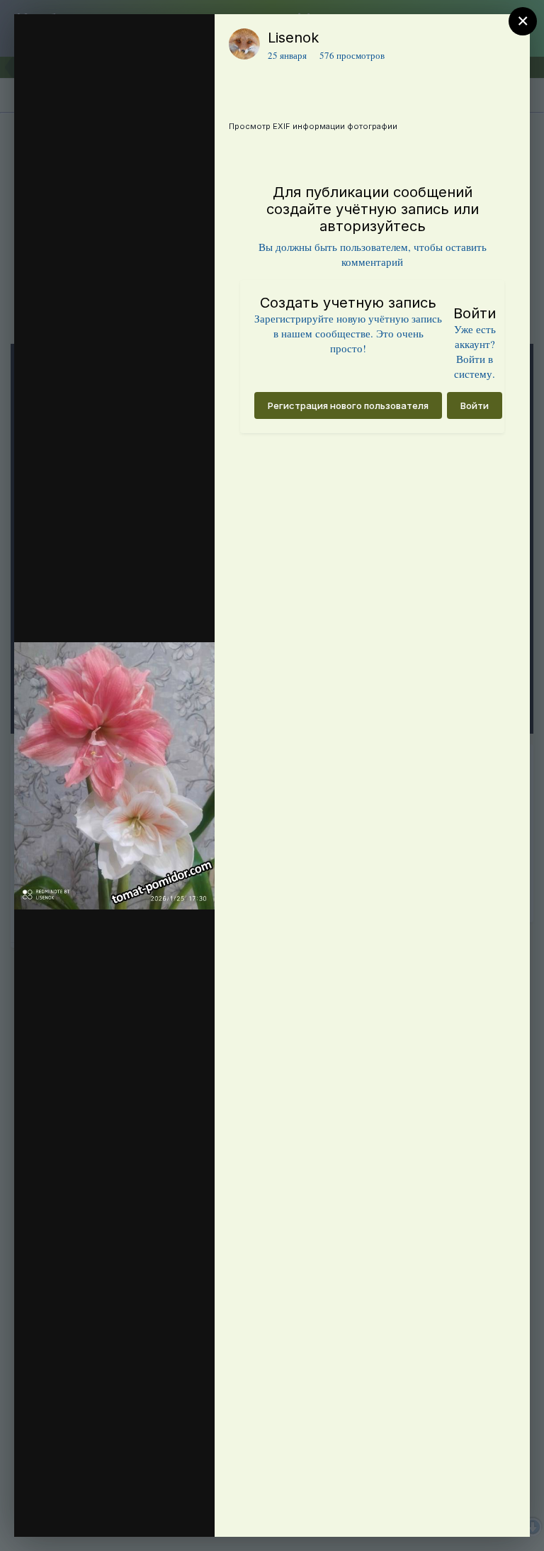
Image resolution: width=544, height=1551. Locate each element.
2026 (98, 66)
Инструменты (152, 1511)
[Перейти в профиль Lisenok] (244, 44)
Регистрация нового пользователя (348, 405)
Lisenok (293, 37)
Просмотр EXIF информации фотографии (313, 126)
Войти (474, 405)
